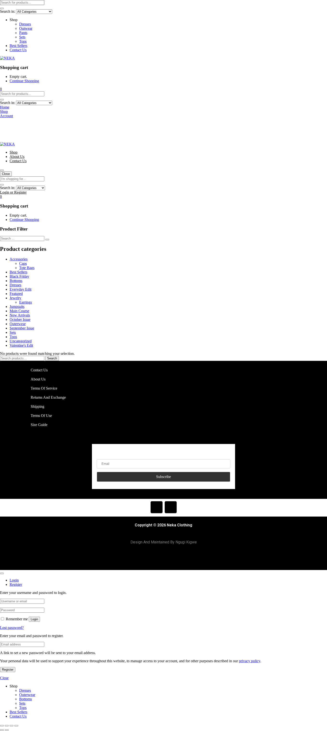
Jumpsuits (17, 307)
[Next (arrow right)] (7, 730)
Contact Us (18, 50)
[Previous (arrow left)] (2, 730)
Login (34, 619)
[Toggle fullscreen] (7, 725)
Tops (23, 41)
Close (6, 174)
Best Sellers (18, 46)
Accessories (19, 259)
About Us (17, 157)
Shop (13, 152)
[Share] (11, 725)
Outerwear (18, 324)
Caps (23, 263)
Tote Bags (26, 268)
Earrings (25, 302)
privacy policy (249, 661)
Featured (16, 294)
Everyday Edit (20, 289)
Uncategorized (21, 341)
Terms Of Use (41, 416)
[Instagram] (171, 507)
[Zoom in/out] (2, 725)
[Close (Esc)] (16, 725)
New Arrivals (20, 315)
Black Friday (19, 276)
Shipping (37, 406)
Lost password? (12, 628)
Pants (23, 33)
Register (7, 669)
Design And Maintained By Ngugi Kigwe (163, 542)
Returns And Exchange (48, 397)
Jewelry (15, 298)
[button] (1, 89)
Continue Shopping (24, 81)
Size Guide (39, 425)
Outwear (25, 28)
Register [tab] (16, 584)
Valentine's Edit (21, 345)
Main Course (19, 311)
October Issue (20, 319)
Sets (22, 37)
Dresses (25, 24)
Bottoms (16, 281)
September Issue (22, 328)
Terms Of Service (44, 388)
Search (52, 358)
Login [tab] (14, 580)
